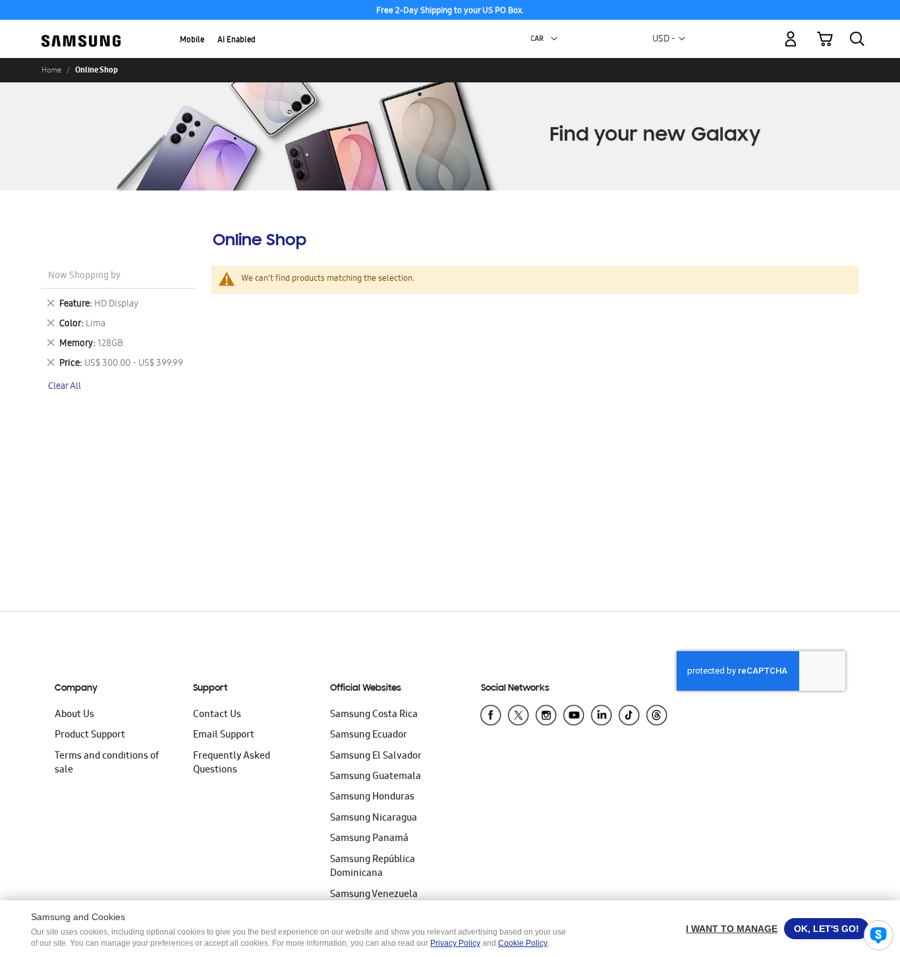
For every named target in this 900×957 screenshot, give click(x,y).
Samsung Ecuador (368, 735)
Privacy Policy (455, 943)
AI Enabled (236, 40)
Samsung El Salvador (376, 757)
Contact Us (217, 715)
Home (51, 70)
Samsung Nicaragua (373, 818)
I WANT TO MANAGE (731, 928)
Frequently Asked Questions (231, 763)
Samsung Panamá (369, 839)
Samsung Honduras (372, 797)
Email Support (223, 735)
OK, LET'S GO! (826, 928)
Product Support (90, 735)
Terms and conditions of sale (107, 763)
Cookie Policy (523, 943)
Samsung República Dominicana (372, 867)
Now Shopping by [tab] (84, 276)
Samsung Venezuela (374, 895)
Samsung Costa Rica (374, 715)
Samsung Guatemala (375, 777)
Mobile (192, 40)
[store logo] (81, 31)
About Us (74, 715)
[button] (554, 39)
